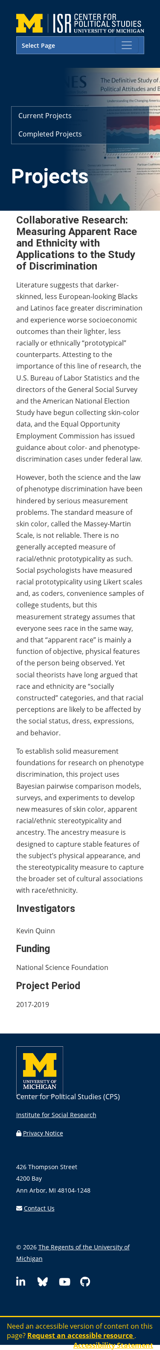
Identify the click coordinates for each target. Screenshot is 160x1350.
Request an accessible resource (80, 1335)
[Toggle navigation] (127, 45)
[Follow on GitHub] (89, 1283)
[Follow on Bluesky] (46, 1283)
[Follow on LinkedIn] (25, 1283)
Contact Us (39, 1208)
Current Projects (45, 115)
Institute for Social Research (56, 1115)
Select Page (38, 45)
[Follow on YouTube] (68, 1283)
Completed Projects (50, 134)
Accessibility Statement (113, 1345)
